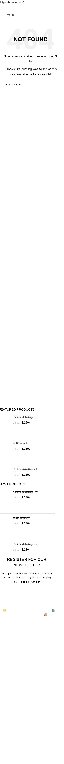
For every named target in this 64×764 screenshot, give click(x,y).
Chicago (8, 716)
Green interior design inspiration (23, 667)
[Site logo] (33, 14)
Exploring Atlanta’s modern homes (24, 652)
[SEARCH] (54, 84)
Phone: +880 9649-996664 (18, 631)
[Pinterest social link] (28, 7)
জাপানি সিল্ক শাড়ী (21, 443)
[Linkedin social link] (33, 7)
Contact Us (10, 758)
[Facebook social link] (20, 7)
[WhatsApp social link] (37, 7)
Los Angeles (10, 709)
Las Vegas (9, 723)
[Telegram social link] (41, 7)
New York (9, 689)
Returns (8, 744)
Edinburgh (9, 702)
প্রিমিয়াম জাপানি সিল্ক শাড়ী (25, 417)
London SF (10, 696)
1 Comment (31, 660)
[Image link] (17, 603)
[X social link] (24, 7)
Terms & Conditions (15, 751)
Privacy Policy (12, 738)
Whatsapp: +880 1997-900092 (20, 638)
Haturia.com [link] (14, 610)
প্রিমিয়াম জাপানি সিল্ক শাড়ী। (26, 469)
